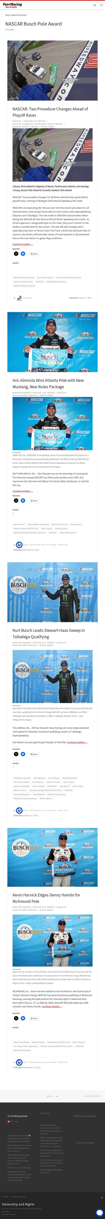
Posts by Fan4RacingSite (85, 1143)
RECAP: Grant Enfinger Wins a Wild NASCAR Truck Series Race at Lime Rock (52, 1153)
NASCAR (27, 298)
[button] (53, 676)
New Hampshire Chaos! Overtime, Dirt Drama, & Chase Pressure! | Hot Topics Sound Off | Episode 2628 (19, 1176)
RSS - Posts (14, 1121)
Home (7, 15)
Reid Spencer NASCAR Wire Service (45, 545)
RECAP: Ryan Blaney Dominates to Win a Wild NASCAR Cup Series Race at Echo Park (51, 1129)
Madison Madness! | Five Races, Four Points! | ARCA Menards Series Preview (20, 1148)
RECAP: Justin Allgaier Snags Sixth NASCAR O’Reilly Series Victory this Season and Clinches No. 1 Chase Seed (51, 1142)
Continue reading (23, 244)
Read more (44, 1113)
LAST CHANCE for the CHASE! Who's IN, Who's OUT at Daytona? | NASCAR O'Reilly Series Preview (19, 1159)
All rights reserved (9, 1214)
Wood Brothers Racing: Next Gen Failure (51, 1171)
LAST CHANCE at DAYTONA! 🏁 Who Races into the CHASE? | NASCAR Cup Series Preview (19, 1139)
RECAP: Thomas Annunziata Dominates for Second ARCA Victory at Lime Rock (51, 1163)
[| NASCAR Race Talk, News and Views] (12, 5)
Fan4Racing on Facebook (84, 1116)
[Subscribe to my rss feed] (102, 1197)
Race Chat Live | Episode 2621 (19, 1168)
